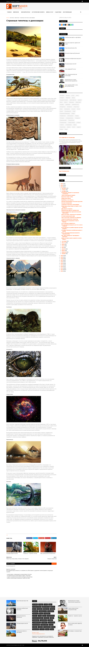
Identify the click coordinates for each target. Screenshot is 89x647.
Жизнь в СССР (49, 12)
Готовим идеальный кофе (68, 216)
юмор (61, 129)
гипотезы (12, 17)
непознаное (70, 115)
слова (51, 624)
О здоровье (58, 12)
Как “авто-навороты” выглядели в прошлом (70, 236)
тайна (75, 124)
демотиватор (73, 100)
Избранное (16, 12)
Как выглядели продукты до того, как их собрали (71, 225)
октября (64, 191)
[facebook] (82, 1)
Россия (67, 95)
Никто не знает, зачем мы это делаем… (71, 214)
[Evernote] (71, 25)
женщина (71, 102)
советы (62, 124)
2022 (62, 185)
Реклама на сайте (35, 632)
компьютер (67, 109)
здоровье (68, 104)
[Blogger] (67, 25)
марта (63, 250)
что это (42, 629)
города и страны (64, 100)
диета (65, 102)
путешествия (63, 122)
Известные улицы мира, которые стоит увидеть (71, 207)
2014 (62, 265)
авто (77, 95)
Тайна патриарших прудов (68, 195)
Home (7, 17)
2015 (62, 263)
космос (73, 109)
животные (17, 17)
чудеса (78, 127)
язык (66, 129)
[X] (65, 25)
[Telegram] (72, 25)
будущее (68, 97)
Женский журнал (25, 12)
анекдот (62, 97)
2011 (62, 269)
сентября (64, 241)
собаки (78, 122)
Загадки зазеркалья (66, 203)
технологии (62, 127)
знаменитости (75, 104)
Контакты (17, 1)
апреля (64, 249)
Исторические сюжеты (38, 12)
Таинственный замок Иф (71, 48)
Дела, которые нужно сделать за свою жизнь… (71, 239)
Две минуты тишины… (67, 208)
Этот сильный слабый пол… (68, 223)
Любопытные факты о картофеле (73, 37)
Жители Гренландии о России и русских (71, 201)
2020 (62, 255)
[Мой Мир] (63, 25)
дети (61, 102)
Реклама (12, 1)
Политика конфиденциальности (38, 633)
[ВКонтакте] (60, 25)
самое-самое (71, 122)
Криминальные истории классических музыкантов (71, 80)
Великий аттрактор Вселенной (72, 53)
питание (62, 118)
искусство (76, 106)
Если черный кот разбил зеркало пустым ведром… (72, 228)
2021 (62, 186)
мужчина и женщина (65, 113)
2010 (62, 271)
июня (63, 245)
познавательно (69, 118)
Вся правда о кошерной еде (75, 631)
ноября (64, 189)
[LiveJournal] (69, 25)
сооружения (68, 124)
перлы (76, 115)
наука (73, 113)
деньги (79, 100)
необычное (62, 115)
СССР (73, 95)
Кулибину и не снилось (67, 200)
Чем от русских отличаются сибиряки (71, 217)
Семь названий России (70, 69)
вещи (73, 97)
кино (61, 109)
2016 (62, 261)
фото (73, 127)
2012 (62, 268)
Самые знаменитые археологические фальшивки (71, 212)
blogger (54, 563)
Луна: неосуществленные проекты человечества (70, 233)
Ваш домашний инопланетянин (47, 553)
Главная (8, 1)
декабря (64, 188)
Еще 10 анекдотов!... (64, 171)
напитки (46, 617)
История (62, 95)
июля (63, 244)
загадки (62, 104)
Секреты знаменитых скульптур (69, 219)
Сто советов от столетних (67, 137)
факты (68, 127)
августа (64, 242)
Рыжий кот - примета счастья (30, 553)
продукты (77, 118)
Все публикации (67, 12)
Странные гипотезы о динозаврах (70, 204)
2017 (62, 260)
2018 (62, 258)
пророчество (63, 120)
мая (63, 247)
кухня (61, 111)
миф (74, 111)
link (7, 535)
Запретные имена (66, 198)
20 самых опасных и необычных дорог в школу (71, 231)
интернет (69, 106)
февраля (64, 252)
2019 (62, 257)
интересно (62, 106)
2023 (62, 183)
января (64, 253)
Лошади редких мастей (12, 553)
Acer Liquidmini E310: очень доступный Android (71, 85)
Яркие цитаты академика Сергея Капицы (70, 221)
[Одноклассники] (62, 25)
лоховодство (68, 111)
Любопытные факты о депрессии (70, 210)
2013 (62, 266)
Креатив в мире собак (67, 196)
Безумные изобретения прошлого (73, 58)
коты (78, 109)
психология (71, 120)
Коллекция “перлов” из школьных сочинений (70, 193)
